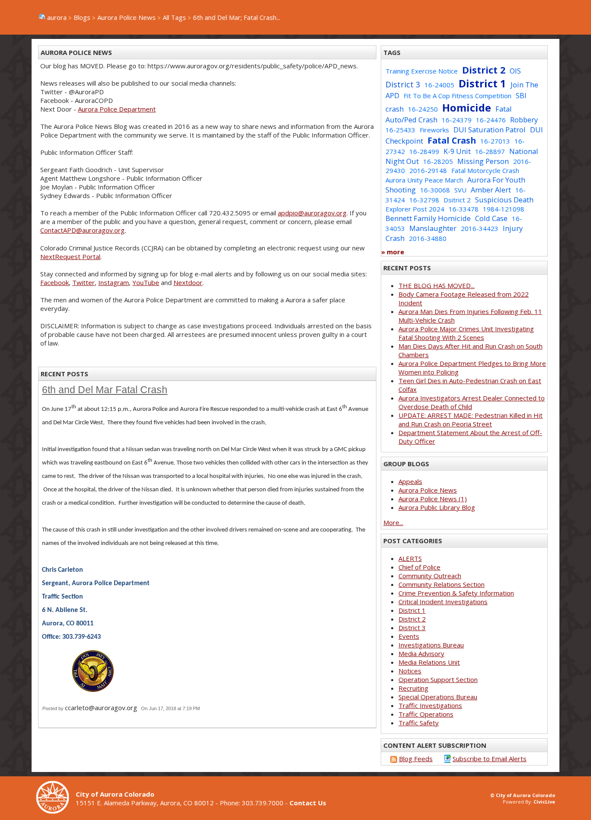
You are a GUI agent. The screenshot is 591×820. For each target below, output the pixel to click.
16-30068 (435, 190)
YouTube (145, 282)
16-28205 (438, 161)
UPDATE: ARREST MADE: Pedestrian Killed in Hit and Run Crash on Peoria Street (470, 419)
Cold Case (491, 218)
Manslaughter (432, 228)
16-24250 (423, 109)
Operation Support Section (438, 679)
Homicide (466, 107)
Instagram (113, 282)
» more (392, 251)
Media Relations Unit (429, 662)
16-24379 (457, 119)
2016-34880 (427, 238)
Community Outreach (429, 575)
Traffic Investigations (430, 705)
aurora (57, 17)
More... (393, 522)
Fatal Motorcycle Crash (485, 170)
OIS (515, 71)
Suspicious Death (504, 200)
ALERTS (410, 558)
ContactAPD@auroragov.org (82, 230)
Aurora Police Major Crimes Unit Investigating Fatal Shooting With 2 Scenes (466, 333)
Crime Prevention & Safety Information (456, 593)
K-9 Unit (457, 151)
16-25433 (400, 129)
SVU (460, 190)
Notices (409, 670)
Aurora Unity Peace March (424, 180)
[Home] (56, 811)
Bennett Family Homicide (428, 218)
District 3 (402, 84)
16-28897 (490, 151)
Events (408, 636)
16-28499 (424, 151)
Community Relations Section (441, 584)
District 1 (482, 83)
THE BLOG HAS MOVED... (436, 285)
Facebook (54, 282)
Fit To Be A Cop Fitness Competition (457, 95)
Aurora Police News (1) (432, 498)
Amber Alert (491, 190)
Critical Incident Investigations (443, 601)
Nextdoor (187, 282)
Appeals (410, 481)
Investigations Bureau (431, 645)
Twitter (83, 282)
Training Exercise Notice (421, 71)
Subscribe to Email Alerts (490, 758)
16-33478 (464, 209)
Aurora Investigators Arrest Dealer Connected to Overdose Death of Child (471, 402)
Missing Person (483, 161)
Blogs (82, 17)
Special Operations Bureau (437, 696)
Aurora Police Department (117, 109)
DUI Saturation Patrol (489, 130)
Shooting (400, 190)
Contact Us (307, 802)
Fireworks (434, 129)
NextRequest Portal (70, 256)
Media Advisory (421, 653)
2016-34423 (479, 228)
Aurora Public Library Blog (436, 507)
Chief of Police (419, 567)
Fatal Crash (451, 140)
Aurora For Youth (496, 180)
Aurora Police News (126, 17)
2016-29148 (428, 170)
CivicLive (544, 801)
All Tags (174, 17)
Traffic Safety (418, 722)
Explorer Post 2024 (414, 209)
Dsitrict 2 (457, 199)
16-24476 (491, 119)
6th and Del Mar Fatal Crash (104, 389)
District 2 (483, 70)
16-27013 (495, 141)
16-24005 (439, 84)
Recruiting (413, 688)
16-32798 (424, 199)
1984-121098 (503, 209)
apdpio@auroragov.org (312, 212)
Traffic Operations (425, 714)
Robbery (524, 120)
